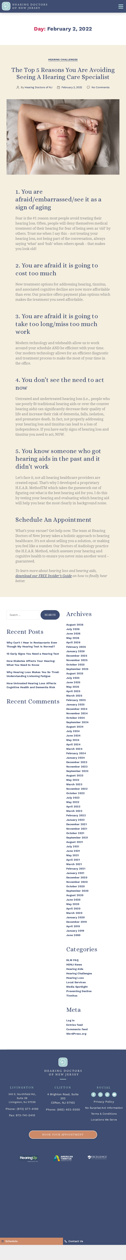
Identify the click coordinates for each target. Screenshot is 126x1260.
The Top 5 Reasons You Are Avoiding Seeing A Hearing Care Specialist (63, 73)
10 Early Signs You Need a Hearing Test (33, 653)
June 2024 (73, 735)
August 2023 (74, 775)
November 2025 (76, 660)
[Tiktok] (107, 1094)
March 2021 (74, 864)
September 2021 (77, 837)
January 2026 (75, 651)
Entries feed (74, 1024)
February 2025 (76, 700)
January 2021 (75, 873)
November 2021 (76, 828)
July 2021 (72, 846)
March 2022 (74, 811)
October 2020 (75, 886)
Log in (70, 1020)
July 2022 (73, 797)
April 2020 (73, 908)
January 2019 (75, 930)
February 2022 (76, 815)
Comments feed (77, 1029)
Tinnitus (71, 995)
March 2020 (74, 913)
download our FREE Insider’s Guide (43, 576)
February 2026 (76, 646)
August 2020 (74, 895)
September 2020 (77, 890)
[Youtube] (114, 1094)
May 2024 (72, 740)
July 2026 (73, 629)
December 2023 (76, 762)
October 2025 (75, 664)
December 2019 (76, 921)
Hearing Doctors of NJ (38, 87)
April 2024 (73, 744)
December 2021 (76, 824)
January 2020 (75, 917)
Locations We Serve (104, 1119)
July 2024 (73, 731)
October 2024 (75, 717)
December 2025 (76, 655)
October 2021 (75, 833)
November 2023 (76, 766)
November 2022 (77, 788)
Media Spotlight (77, 986)
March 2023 (74, 784)
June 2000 (73, 935)
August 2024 (74, 726)
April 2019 (73, 926)
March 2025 (74, 695)
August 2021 (74, 842)
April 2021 (73, 859)
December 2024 (76, 708)
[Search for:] (22, 615)
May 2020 (72, 904)
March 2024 (74, 748)
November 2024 (77, 713)
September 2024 (77, 722)
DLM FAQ (72, 960)
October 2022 (75, 793)
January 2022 (75, 819)
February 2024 (76, 753)
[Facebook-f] (93, 1094)
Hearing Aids (75, 969)
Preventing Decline (79, 991)
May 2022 (72, 802)
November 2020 (77, 881)
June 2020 (73, 899)
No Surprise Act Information (104, 1107)
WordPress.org (76, 1033)
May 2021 (72, 855)
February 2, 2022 (72, 87)
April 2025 (73, 691)
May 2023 (72, 779)
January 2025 (75, 704)
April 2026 (73, 642)
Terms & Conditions (104, 1113)
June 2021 (73, 850)
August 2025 (74, 673)
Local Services (76, 982)
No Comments (100, 87)
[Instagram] (100, 1094)
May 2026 (72, 638)
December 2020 (76, 877)
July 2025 (73, 677)
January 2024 (75, 757)
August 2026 (74, 624)
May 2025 (72, 686)
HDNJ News (74, 964)
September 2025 (77, 669)
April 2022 (73, 806)
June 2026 (73, 633)
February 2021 (75, 868)
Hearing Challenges (63, 59)
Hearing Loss (75, 977)
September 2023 (77, 771)
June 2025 (73, 682)
